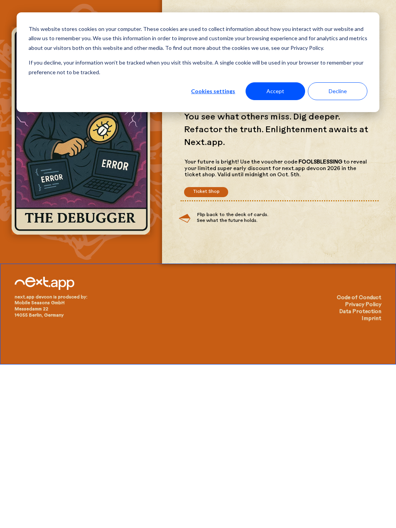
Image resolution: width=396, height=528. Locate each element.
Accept (275, 91)
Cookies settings (213, 91)
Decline (338, 91)
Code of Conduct (359, 297)
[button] (206, 192)
